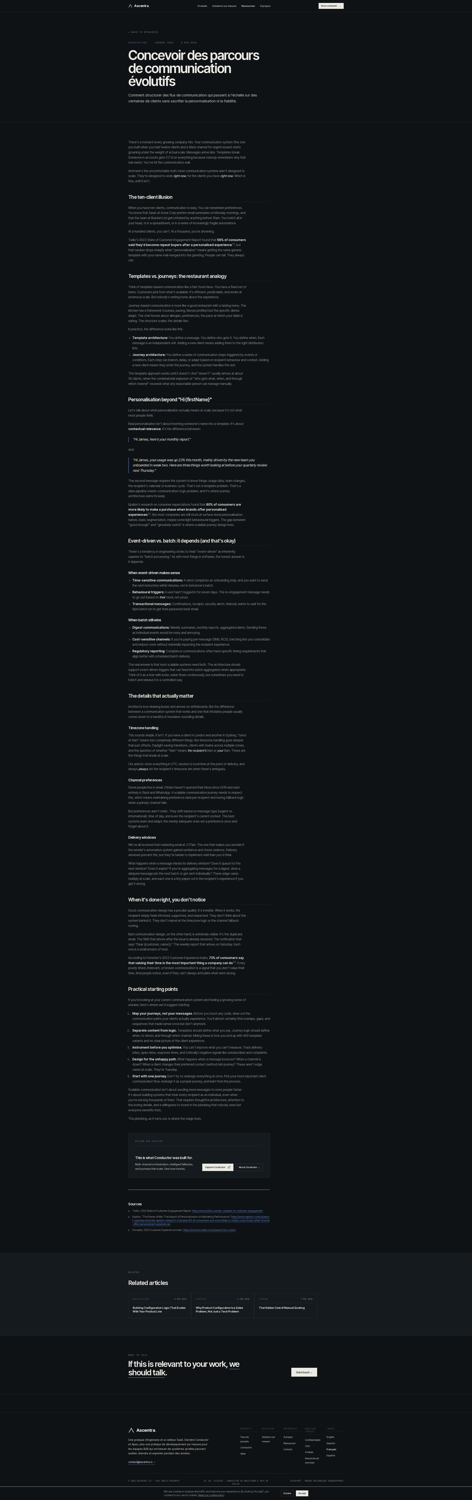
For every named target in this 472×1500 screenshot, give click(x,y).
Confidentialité (312, 1439)
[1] (233, 244)
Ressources (248, 5)
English (330, 1436)
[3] (234, 962)
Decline (287, 1493)
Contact (288, 1449)
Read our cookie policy (211, 1495)
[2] (149, 513)
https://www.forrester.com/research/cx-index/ (209, 1229)
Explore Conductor (215, 1167)
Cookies (309, 1452)
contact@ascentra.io (141, 1461)
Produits (202, 5)
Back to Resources (143, 32)
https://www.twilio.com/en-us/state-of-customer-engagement (227, 1210)
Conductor (246, 1447)
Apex (243, 1453)
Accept (302, 1493)
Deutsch (331, 1443)
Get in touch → (304, 1372)
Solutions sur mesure (224, 5)
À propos (265, 5)
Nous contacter (331, 5)
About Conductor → (249, 1167)
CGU (307, 1445)
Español (331, 1455)
